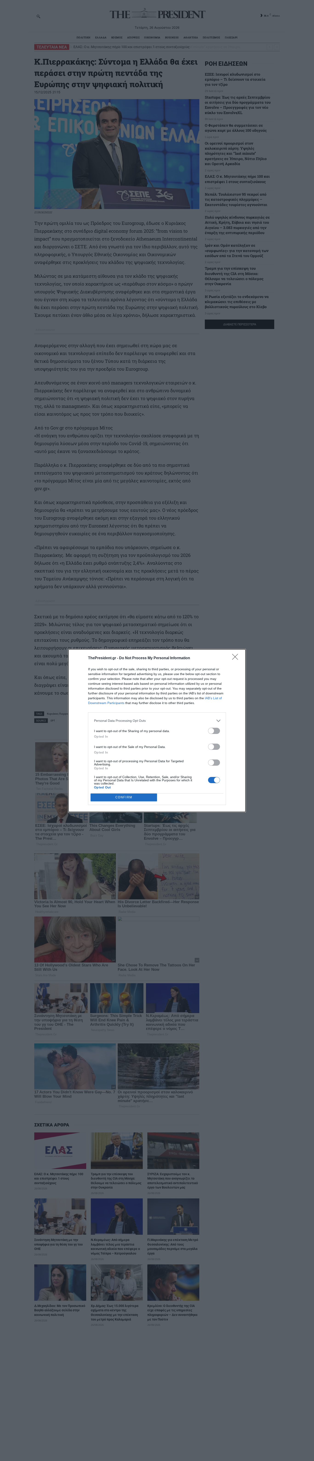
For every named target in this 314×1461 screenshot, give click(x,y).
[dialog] (157, 730)
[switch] (214, 731)
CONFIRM (123, 797)
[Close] (236, 658)
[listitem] (157, 720)
